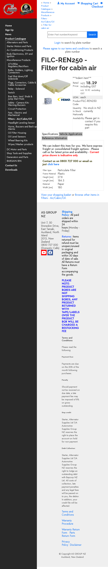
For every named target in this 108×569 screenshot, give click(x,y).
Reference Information (54, 138)
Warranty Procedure (67, 522)
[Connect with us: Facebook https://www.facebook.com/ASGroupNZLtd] (50, 253)
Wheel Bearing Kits (18, 140)
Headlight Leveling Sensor (21, 123)
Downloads (11, 170)
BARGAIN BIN (14, 161)
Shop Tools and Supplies (19, 153)
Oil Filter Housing (17, 133)
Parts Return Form (68, 534)
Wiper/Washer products (20, 144)
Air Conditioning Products (20, 50)
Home (8, 25)
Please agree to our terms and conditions (66, 48)
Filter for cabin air (46, 26)
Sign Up (9, 30)
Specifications (50, 134)
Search (92, 34)
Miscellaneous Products (18, 60)
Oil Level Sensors (17, 136)
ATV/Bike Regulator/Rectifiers (18, 65)
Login (57, 43)
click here (53, 164)
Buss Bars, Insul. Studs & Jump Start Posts (20, 97)
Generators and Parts (17, 157)
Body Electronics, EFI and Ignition (20, 55)
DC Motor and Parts (17, 149)
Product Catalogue (15, 39)
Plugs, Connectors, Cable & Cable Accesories (22, 83)
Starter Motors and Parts (19, 46)
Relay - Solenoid (16, 89)
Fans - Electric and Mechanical (17, 114)
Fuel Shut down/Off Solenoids (18, 77)
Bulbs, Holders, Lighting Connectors (20, 71)
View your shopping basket (56, 195)
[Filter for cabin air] (56, 96)
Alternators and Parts (17, 42)
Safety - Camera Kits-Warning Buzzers (18, 103)
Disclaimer (75, 545)
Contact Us (11, 165)
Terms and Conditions (68, 513)
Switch (11, 92)
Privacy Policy (66, 543)
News (8, 34)
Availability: (79, 118)
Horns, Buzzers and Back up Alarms (22, 127)
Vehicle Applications (70, 134)
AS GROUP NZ (78, 553)
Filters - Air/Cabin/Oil (20, 119)
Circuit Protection (17, 109)
